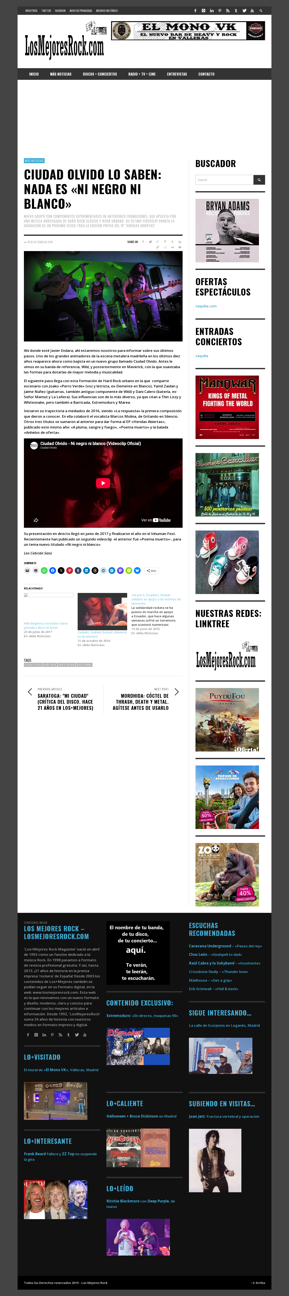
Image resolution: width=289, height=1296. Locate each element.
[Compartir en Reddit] (165, 247)
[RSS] (228, 10)
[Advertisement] (144, 119)
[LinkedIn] (212, 10)
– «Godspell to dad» (215, 954)
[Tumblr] (236, 10)
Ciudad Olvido (33, 664)
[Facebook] (195, 10)
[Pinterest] (220, 10)
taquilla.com (206, 306)
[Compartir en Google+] (158, 242)
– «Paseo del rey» (225, 946)
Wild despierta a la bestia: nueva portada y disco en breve (46, 625)
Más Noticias (34, 160)
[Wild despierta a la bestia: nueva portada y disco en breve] (48, 607)
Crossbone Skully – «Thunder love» (218, 971)
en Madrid (141, 1116)
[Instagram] (204, 10)
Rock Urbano (84, 664)
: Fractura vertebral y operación (224, 1116)
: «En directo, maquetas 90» (142, 1015)
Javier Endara (66, 664)
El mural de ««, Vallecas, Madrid (61, 1069)
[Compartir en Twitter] (150, 242)
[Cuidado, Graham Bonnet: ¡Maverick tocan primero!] (102, 611)
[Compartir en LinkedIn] (180, 242)
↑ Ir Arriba (257, 1283)
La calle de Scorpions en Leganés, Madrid (225, 1025)
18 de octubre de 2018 (40, 242)
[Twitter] (244, 10)
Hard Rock (50, 664)
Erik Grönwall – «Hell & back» (213, 988)
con (126, 1201)
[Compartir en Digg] (172, 247)
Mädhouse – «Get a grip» (210, 980)
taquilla (201, 355)
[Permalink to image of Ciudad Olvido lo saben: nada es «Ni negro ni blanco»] (103, 295)
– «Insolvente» (225, 963)
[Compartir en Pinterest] (165, 242)
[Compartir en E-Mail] (180, 247)
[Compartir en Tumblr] (172, 242)
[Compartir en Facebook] (143, 242)
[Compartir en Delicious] (158, 247)
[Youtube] (252, 10)
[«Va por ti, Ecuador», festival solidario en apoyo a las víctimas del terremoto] (158, 614)
